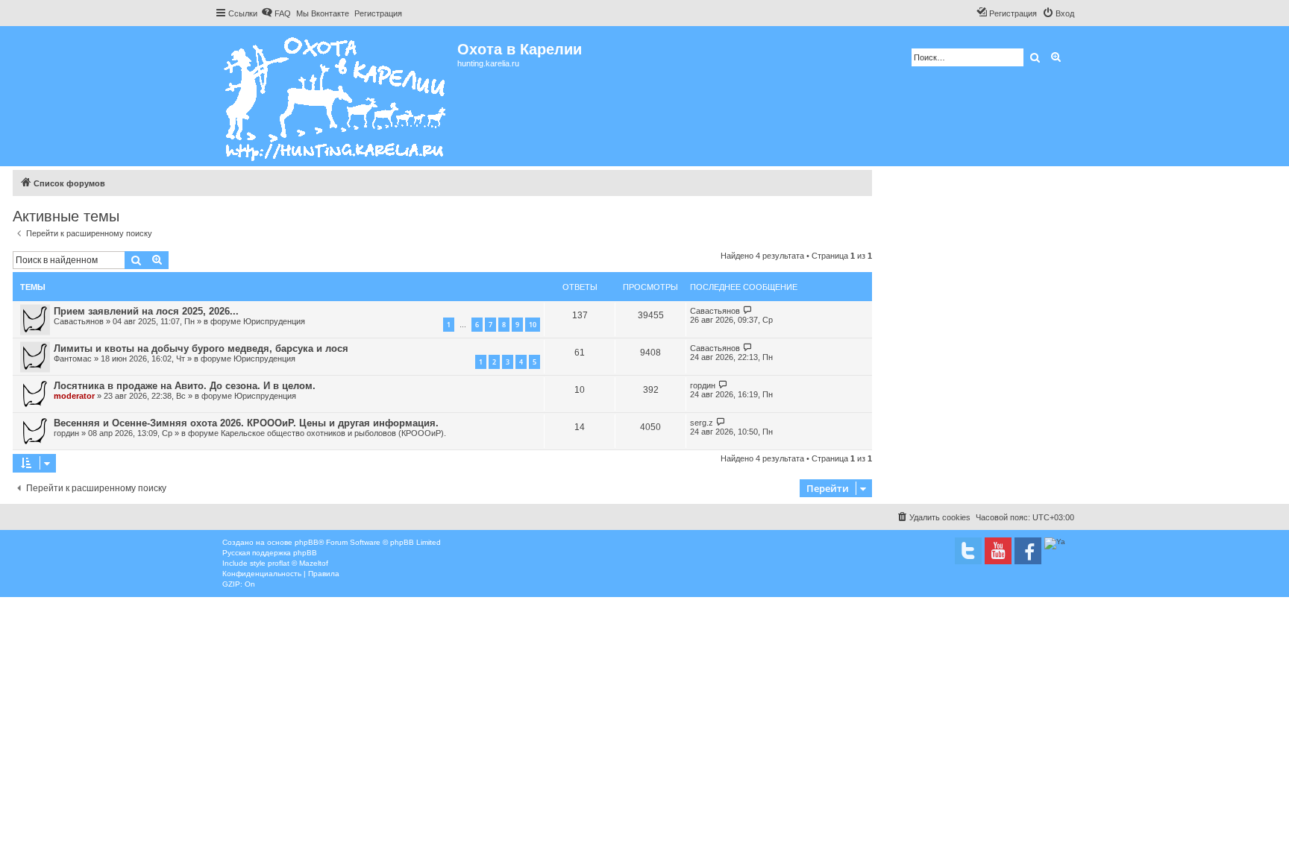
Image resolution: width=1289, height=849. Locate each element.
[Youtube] (998, 550)
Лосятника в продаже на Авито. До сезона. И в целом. (185, 385)
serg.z (701, 422)
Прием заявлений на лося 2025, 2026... (146, 311)
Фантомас (73, 358)
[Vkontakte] (968, 550)
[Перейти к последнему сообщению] (747, 310)
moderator (74, 395)
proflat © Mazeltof (298, 563)
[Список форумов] (336, 96)
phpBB (307, 542)
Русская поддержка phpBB (269, 553)
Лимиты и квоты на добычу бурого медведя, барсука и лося (201, 348)
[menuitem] (276, 13)
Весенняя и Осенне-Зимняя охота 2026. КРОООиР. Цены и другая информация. (246, 423)
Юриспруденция (274, 321)
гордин (702, 385)
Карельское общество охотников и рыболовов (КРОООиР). (333, 433)
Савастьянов (79, 321)
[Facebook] (1027, 550)
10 (532, 324)
